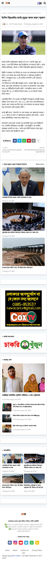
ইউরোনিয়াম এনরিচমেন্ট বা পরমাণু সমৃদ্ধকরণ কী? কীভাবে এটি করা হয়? (33, 486)
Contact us (25, 550)
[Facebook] (15, 141)
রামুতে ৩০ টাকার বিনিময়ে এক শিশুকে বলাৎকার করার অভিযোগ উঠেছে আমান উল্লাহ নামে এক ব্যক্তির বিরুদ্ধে (29, 405)
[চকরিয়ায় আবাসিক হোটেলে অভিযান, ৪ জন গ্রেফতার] (23, 377)
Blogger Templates (20, 561)
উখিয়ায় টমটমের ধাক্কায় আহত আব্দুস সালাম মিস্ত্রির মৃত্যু (26, 415)
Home (4, 13)
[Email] (33, 141)
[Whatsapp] (24, 141)
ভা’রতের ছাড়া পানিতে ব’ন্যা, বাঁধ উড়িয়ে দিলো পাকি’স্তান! (17, 267)
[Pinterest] (29, 141)
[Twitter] (19, 141)
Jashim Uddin (15, 556)
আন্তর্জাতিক (10, 13)
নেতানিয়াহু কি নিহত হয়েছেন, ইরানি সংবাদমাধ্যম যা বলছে (16, 197)
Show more (40, 164)
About (15, 550)
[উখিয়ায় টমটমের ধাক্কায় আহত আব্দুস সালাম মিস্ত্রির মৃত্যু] (6, 418)
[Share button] (38, 141)
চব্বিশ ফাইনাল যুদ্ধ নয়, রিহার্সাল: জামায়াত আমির (24, 426)
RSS (23, 553)
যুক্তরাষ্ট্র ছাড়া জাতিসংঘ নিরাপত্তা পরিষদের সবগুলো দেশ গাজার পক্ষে (20, 232)
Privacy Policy (37, 550)
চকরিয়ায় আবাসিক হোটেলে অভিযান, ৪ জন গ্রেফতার (21, 395)
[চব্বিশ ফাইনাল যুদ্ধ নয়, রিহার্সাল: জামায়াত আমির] (6, 428)
